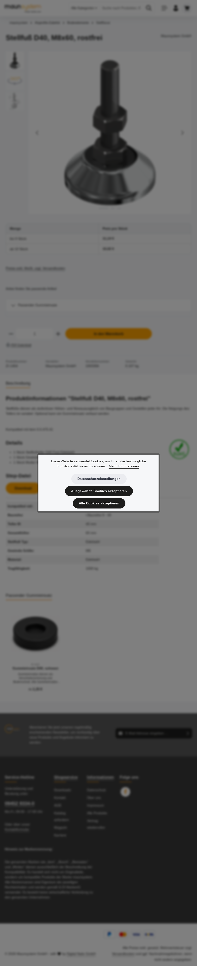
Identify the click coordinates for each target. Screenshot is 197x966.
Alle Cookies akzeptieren (99, 503)
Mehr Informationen (124, 466)
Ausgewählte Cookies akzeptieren (99, 491)
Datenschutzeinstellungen (99, 479)
